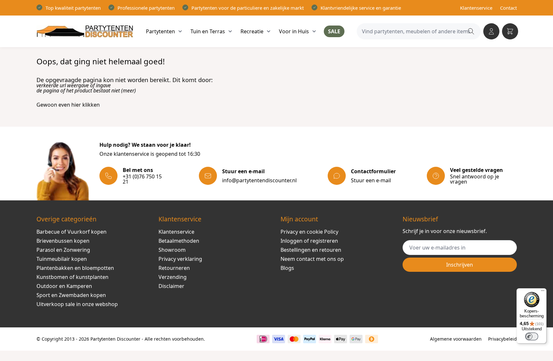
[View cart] (510, 31)
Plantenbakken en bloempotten (75, 267)
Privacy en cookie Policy (309, 231)
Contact (508, 8)
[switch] (531, 336)
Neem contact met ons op (312, 258)
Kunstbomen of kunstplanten (72, 277)
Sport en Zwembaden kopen (71, 295)
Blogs (287, 267)
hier (76, 104)
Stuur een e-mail (371, 180)
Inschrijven (459, 264)
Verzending (173, 277)
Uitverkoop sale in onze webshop (77, 304)
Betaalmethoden (179, 240)
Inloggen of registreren (309, 240)
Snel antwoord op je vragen (474, 179)
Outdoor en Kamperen (64, 286)
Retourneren (174, 267)
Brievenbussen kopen (62, 240)
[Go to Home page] (84, 31)
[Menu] (543, 292)
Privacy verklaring (180, 258)
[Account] (491, 31)
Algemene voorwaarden (456, 339)
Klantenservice (476, 8)
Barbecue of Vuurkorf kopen (71, 231)
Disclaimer (171, 286)
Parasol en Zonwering (63, 249)
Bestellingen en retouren (311, 249)
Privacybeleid (502, 339)
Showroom (172, 249)
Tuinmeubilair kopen (61, 258)
